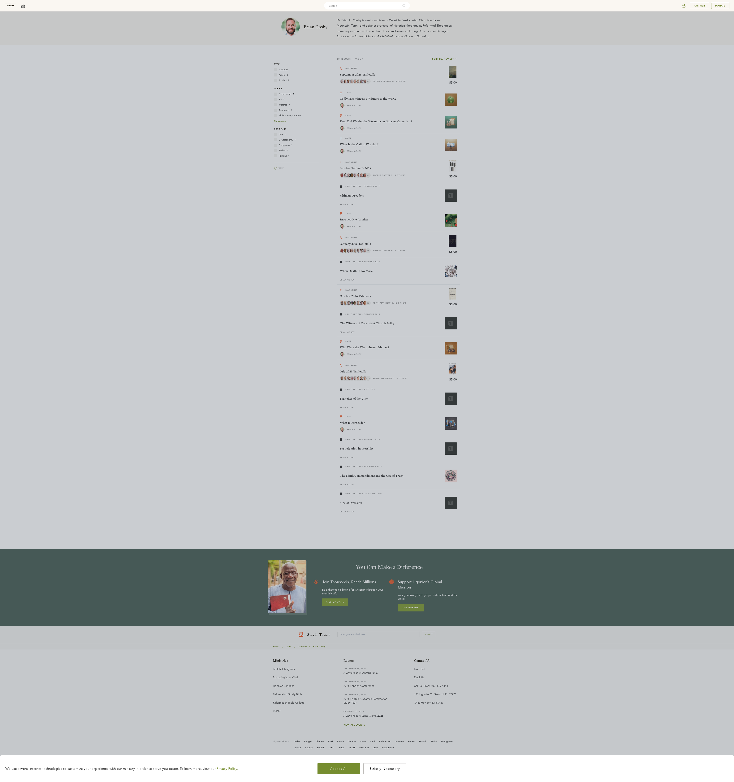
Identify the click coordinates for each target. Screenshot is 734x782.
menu (10, 5)
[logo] (23, 6)
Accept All (339, 769)
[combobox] (362, 6)
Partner (699, 5)
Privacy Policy (227, 769)
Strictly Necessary (385, 769)
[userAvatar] (684, 6)
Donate (720, 5)
